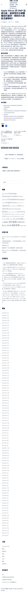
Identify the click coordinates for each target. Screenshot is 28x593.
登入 (10, 170)
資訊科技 (17, 22)
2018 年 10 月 (5, 490)
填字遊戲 (13, 222)
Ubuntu (4, 216)
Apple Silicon (5, 147)
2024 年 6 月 (5, 348)
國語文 (6, 222)
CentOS (20, 196)
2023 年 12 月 (5, 363)
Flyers (14, 203)
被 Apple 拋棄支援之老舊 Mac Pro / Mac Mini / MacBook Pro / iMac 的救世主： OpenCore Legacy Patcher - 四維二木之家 (14, 293)
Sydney (3, 590)
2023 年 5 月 (5, 380)
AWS (6, 193)
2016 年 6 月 (5, 518)
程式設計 (21, 225)
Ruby (10, 214)
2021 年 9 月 (5, 430)
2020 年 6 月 (5, 455)
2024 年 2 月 (5, 358)
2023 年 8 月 (5, 373)
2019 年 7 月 (5, 473)
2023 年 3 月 (5, 385)
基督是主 (4, 551)
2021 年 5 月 (5, 438)
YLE (7, 219)
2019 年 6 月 (5, 475)
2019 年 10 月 (5, 470)
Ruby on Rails (15, 214)
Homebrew (21, 202)
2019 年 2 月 (5, 483)
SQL (19, 214)
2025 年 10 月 (5, 320)
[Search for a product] (26, 4)
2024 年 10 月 (5, 338)
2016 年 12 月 (5, 515)
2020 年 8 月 (5, 453)
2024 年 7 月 (5, 345)
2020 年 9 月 (5, 450)
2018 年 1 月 (5, 505)
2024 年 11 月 (5, 335)
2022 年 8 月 (5, 403)
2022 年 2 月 (5, 418)
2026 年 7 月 (5, 315)
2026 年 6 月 (5, 318)
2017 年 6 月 (5, 508)
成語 (5, 225)
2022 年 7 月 (5, 405)
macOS (5, 209)
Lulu (23, 206)
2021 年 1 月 (5, 445)
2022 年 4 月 (5, 413)
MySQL (5, 212)
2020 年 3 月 (5, 460)
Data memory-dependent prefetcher (13, 105)
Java (11, 205)
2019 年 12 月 (5, 465)
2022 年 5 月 (5, 410)
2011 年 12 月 (5, 528)
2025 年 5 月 (5, 323)
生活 (3, 559)
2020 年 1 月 (5, 463)
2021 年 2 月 (5, 443)
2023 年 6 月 (5, 378)
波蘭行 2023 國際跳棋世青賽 (10, 265)
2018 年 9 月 (5, 493)
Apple (3, 193)
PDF (3, 214)
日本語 (9, 225)
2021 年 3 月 (5, 440)
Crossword (13, 199)
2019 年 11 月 (5, 468)
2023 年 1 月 (5, 390)
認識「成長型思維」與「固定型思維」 (14, 154)
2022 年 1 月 (5, 420)
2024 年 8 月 (5, 343)
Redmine (6, 214)
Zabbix (11, 219)
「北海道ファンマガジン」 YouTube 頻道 (13, 158)
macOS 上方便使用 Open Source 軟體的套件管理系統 (6, 133)
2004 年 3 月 (5, 530)
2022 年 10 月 (5, 398)
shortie (5, 22)
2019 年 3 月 (5, 480)
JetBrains (14, 205)
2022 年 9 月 (5, 400)
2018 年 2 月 (5, 503)
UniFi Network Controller (17, 216)
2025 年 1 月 (5, 330)
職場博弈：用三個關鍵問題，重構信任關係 (12, 248)
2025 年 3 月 (5, 325)
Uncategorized (6, 546)
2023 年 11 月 (5, 365)
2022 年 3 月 (5, 415)
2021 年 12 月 (5, 423)
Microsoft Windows (15, 209)
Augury (5, 109)
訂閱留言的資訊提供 (7, 579)
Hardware (15, 147)
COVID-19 (4, 199)
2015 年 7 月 (5, 525)
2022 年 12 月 (5, 393)
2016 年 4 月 (5, 520)
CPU (10, 147)
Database (21, 199)
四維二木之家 (14, 1)
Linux (19, 205)
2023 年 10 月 (5, 368)
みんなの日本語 (18, 219)
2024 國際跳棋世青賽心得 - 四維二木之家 (13, 263)
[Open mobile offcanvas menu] (1, 5)
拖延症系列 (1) (5, 245)
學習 (3, 554)
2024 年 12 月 (5, 333)
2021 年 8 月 (5, 433)
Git (18, 202)
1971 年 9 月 (5, 535)
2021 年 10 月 (5, 428)
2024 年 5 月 (5, 350)
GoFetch (6, 114)
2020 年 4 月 (5, 458)
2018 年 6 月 (5, 495)
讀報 (3, 561)
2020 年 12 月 (5, 448)
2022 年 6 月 (5, 408)
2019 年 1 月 (5, 485)
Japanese (6, 206)
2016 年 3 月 (5, 523)
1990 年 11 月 (5, 533)
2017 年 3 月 (5, 513)
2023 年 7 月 (5, 375)
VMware (4, 219)
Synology (23, 214)
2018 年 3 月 (5, 500)
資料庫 (24, 225)
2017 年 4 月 (5, 510)
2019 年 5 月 (5, 478)
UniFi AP (9, 216)
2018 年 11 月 (5, 488)
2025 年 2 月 (5, 328)
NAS (16, 211)
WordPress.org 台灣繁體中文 (9, 582)
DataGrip (4, 202)
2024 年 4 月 (5, 353)
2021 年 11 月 (5, 425)
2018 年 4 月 (5, 498)
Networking (21, 212)
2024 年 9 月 (5, 340)
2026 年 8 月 (5, 313)
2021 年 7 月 (5, 435)
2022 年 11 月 (5, 395)
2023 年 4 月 (5, 383)
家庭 (3, 556)
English (9, 202)
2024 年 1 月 (5, 360)
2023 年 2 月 (5, 388)
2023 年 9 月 (5, 370)
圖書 (3, 549)
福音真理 (15, 225)
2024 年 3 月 (5, 355)
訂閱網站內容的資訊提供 (8, 577)
